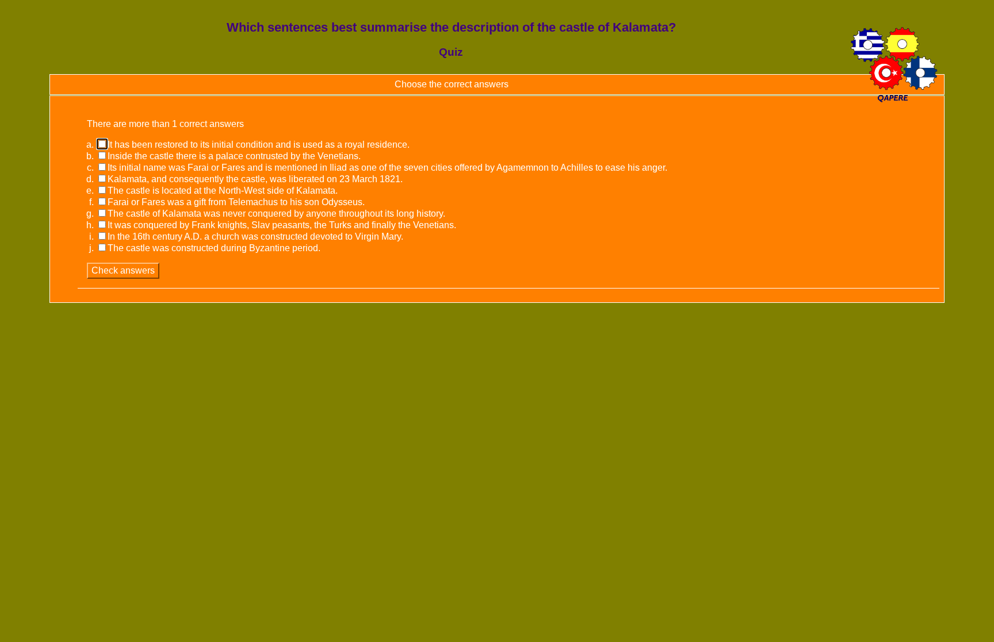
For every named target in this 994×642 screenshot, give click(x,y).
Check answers (123, 270)
